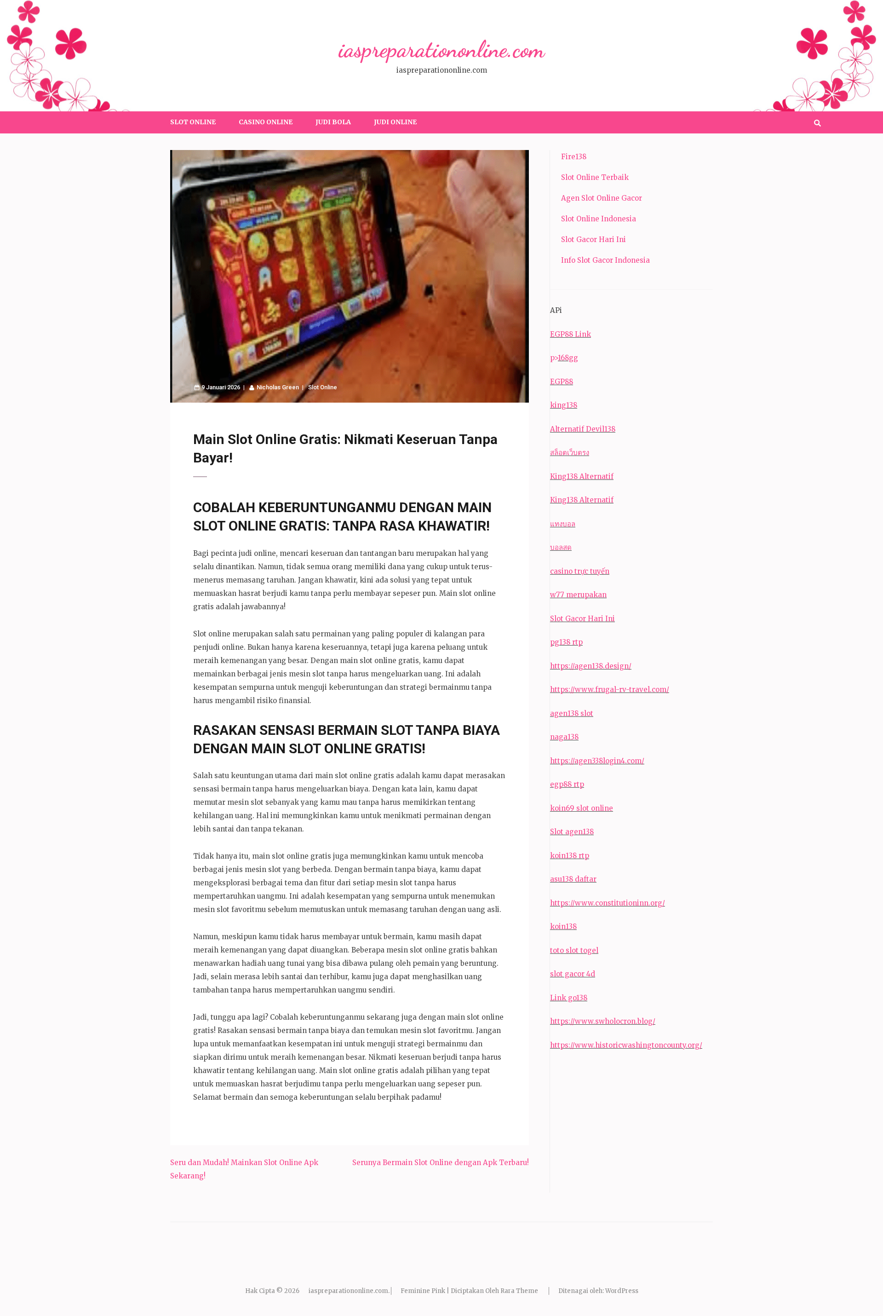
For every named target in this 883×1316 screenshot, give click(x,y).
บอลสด (561, 547)
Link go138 (568, 997)
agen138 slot (571, 713)
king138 (563, 405)
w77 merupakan (578, 594)
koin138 (563, 926)
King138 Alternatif (582, 476)
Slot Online (193, 122)
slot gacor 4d (572, 974)
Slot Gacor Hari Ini (593, 239)
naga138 (564, 737)
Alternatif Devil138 (582, 429)
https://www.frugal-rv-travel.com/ (609, 689)
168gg (568, 357)
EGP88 (561, 381)
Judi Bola (333, 122)
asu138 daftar (573, 879)
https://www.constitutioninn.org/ (607, 903)
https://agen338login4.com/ (597, 760)
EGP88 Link (570, 334)
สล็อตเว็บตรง (569, 452)
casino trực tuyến (579, 571)
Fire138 (573, 156)
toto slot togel (574, 950)
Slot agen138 (572, 831)
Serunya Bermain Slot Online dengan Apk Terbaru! (440, 1162)
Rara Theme (519, 1291)
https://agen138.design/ (590, 666)
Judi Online (395, 122)
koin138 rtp (569, 855)
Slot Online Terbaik (595, 177)
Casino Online (265, 122)
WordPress (621, 1291)
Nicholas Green (278, 387)
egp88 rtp (567, 784)
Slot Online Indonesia (598, 218)
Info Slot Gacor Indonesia (605, 260)
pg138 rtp (566, 642)
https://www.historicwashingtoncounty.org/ (626, 1045)
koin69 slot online (581, 808)
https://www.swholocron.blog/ (602, 1021)
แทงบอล (562, 523)
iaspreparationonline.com (441, 49)
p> (554, 357)
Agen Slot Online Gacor (601, 198)
